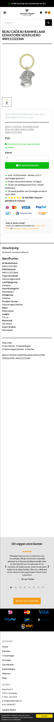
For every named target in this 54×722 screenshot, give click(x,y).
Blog (4, 678)
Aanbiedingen (24, 346)
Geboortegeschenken (13, 349)
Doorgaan (44, 716)
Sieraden (6, 651)
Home (5, 646)
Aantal (8, 152)
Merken (30, 349)
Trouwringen (8, 655)
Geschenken (9, 346)
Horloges (6, 660)
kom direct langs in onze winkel (25, 228)
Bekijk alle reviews (27, 601)
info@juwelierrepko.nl (13, 701)
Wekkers (6, 673)
